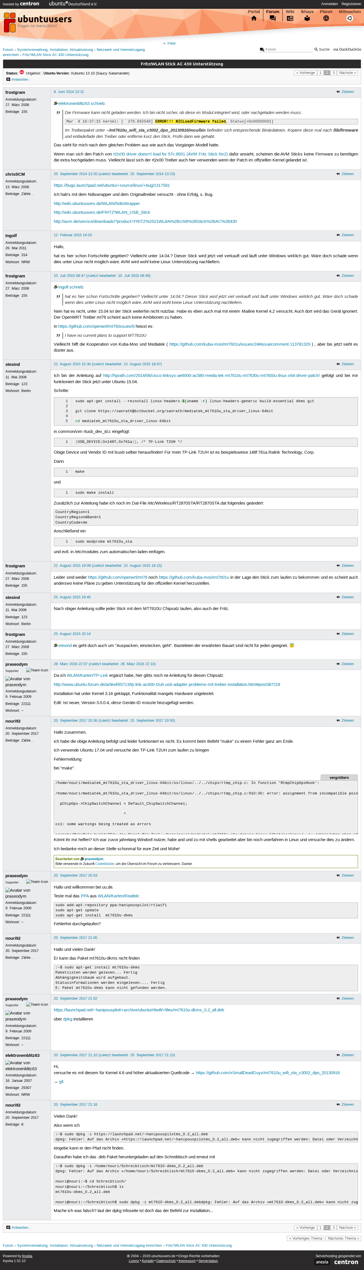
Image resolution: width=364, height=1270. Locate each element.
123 (24, 384)
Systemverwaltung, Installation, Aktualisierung (55, 50)
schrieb (97, 103)
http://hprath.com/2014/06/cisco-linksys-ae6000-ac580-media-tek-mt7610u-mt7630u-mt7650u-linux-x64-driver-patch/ (211, 375)
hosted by (11, 4)
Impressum (187, 1261)
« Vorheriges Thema (305, 1238)
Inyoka (27, 1256)
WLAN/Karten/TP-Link (87, 675)
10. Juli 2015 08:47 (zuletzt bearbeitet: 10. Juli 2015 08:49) (102, 275)
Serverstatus (208, 1261)
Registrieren (351, 4)
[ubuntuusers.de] (38, 24)
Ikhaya (307, 11)
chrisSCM (15, 174)
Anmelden (329, 4)
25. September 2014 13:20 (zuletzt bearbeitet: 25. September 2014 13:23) (114, 174)
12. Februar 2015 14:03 (73, 235)
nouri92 (12, 721)
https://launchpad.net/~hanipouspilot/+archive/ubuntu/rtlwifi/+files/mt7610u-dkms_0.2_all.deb (139, 1010)
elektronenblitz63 (74, 103)
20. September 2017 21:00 (75, 937)
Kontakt (148, 1261)
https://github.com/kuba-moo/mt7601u (194, 577)
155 (24, 111)
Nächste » (347, 72)
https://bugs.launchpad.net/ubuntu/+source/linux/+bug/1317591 (112, 185)
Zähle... (27, 194)
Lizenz (134, 1261)
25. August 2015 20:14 (72, 634)
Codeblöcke (104, 864)
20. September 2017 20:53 (75, 875)
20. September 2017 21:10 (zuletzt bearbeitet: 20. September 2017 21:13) (114, 1055)
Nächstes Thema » (343, 1238)
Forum (272, 11)
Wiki (290, 11)
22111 (26, 704)
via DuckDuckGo (347, 49)
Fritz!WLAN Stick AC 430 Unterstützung (55, 55)
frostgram (15, 92)
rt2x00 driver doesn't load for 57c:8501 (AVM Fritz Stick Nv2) (170, 154)
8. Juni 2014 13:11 (69, 92)
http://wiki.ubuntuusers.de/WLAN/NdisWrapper (97, 203)
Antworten (20, 79)
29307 (26, 1088)
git (61, 1081)
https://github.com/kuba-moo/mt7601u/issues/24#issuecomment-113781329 (239, 344)
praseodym (16, 664)
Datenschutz (166, 1261)
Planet (326, 11)
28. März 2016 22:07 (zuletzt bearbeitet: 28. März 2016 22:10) (105, 664)
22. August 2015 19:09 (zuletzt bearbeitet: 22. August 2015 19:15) (108, 565)
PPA (85, 896)
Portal (254, 11)
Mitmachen (350, 11)
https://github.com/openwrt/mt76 (117, 577)
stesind (12, 364)
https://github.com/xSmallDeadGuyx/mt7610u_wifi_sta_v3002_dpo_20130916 (268, 1073)
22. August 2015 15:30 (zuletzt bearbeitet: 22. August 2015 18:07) (108, 364)
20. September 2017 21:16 (75, 1104)
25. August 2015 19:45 (72, 597)
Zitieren (348, 92)
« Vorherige (305, 72)
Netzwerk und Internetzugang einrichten (129, 1246)
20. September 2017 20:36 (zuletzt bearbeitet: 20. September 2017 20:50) (114, 720)
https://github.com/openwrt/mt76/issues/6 (96, 326)
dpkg (67, 1019)
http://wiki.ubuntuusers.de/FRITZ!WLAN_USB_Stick (102, 212)
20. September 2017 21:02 (75, 998)
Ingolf (11, 235)
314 (24, 255)
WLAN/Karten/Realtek (118, 896)
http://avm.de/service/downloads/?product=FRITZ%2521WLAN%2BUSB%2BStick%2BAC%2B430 (145, 221)
